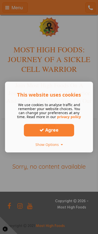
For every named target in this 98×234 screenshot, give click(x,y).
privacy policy (69, 116)
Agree (51, 130)
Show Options (48, 144)
